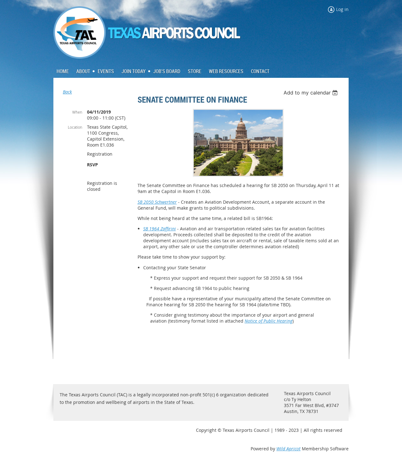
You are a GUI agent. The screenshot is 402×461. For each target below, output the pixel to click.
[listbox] (311, 92)
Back (67, 92)
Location (75, 127)
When (77, 112)
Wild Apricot (288, 449)
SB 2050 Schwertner (157, 202)
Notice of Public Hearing (268, 321)
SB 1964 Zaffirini (159, 229)
